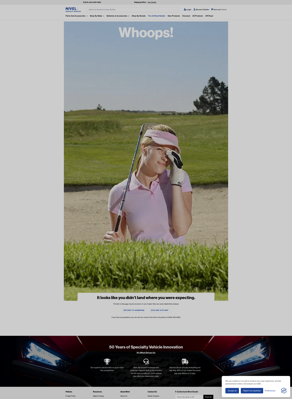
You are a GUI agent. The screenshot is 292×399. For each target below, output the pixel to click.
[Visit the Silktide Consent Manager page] (284, 390)
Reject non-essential (252, 391)
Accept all (232, 391)
